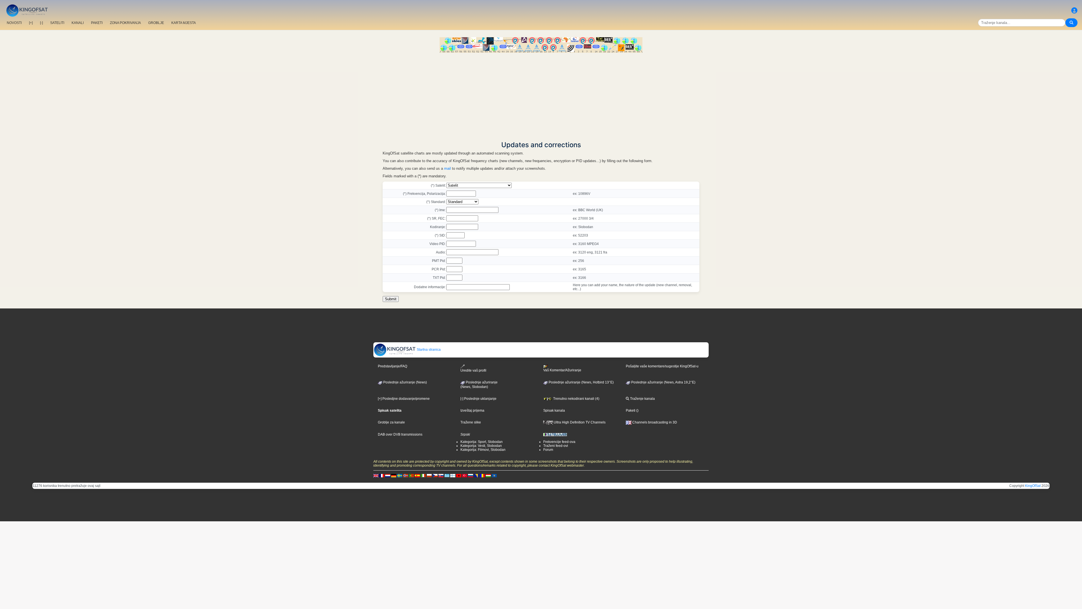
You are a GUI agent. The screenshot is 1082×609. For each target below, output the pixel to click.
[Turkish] (464, 475)
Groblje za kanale (391, 422)
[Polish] (429, 475)
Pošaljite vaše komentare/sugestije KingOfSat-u (662, 366)
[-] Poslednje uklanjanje (478, 399)
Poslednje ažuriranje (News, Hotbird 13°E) (581, 382)
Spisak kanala (554, 410)
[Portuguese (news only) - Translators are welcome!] (411, 475)
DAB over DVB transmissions (400, 434)
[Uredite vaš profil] (1074, 10)
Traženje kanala (642, 399)
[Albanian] (494, 475)
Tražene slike (470, 422)
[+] (31, 23)
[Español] (417, 475)
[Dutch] (387, 475)
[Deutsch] (393, 475)
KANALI (78, 23)
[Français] (381, 475)
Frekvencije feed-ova (559, 442)
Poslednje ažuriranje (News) (404, 382)
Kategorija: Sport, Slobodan (481, 442)
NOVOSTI (14, 23)
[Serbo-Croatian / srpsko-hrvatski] (476, 475)
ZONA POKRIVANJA (125, 23)
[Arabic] (458, 475)
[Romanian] (482, 475)
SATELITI (57, 23)
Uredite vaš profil (473, 370)
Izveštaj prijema (472, 410)
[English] (375, 475)
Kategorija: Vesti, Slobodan (481, 446)
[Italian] (423, 475)
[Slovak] (441, 475)
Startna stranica (428, 350)
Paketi (630, 410)
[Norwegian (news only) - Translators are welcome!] (405, 475)
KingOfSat (1033, 486)
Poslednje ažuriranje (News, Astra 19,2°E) (662, 382)
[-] (41, 23)
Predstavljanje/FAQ (392, 366)
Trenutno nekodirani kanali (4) (575, 399)
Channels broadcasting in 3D (654, 422)
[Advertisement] (541, 95)
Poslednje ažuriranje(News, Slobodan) (479, 384)
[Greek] (446, 475)
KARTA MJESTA (183, 23)
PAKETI (97, 23)
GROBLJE (156, 23)
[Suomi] (452, 475)
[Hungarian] (488, 475)
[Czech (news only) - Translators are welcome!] (435, 475)
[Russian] (470, 475)
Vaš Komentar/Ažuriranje (562, 370)
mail (447, 168)
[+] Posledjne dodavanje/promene (404, 399)
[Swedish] (399, 475)
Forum (548, 450)
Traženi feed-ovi (555, 446)
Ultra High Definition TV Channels (579, 422)
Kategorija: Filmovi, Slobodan (482, 450)
